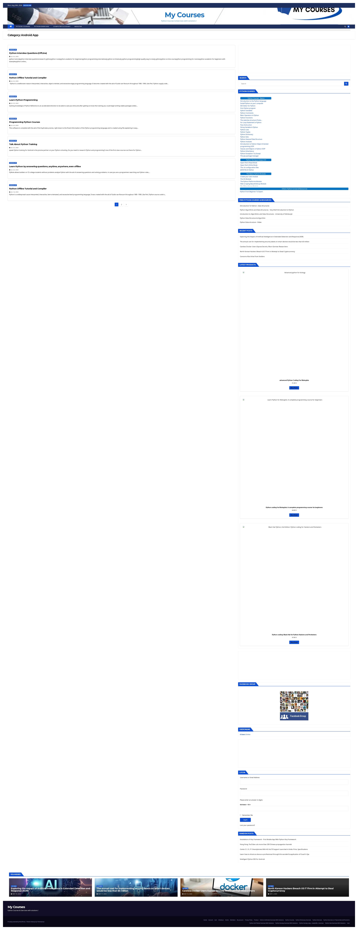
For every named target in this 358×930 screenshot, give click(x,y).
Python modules (246, 142)
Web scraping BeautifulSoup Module (253, 184)
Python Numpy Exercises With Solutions (286, 923)
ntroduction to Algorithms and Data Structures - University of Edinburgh (266, 214)
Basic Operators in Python (249, 115)
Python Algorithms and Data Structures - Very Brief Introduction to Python (267, 210)
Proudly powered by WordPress (17, 922)
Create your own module (249, 177)
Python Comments (246, 113)
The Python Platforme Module (251, 181)
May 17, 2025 (102, 894)
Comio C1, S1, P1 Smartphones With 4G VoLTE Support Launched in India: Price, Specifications (274, 849)
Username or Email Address (250, 777)
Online (245, 734)
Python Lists (244, 130)
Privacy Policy (248, 920)
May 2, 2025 (273, 894)
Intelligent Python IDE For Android (252, 859)
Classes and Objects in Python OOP (252, 149)
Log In (245, 820)
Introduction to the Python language (253, 101)
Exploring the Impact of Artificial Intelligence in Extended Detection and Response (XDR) (271, 237)
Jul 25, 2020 (14, 81)
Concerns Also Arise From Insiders (252, 256)
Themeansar (40, 922)
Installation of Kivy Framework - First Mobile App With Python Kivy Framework (268, 839)
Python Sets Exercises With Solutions (335, 923)
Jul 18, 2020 (14, 192)
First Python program (248, 108)
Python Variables (246, 111)
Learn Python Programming (23, 100)
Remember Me (247, 815)
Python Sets (244, 137)
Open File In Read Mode (248, 163)
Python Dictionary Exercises (303, 920)
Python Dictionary (246, 134)
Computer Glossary (61, 26)
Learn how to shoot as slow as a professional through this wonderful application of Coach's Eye (274, 854)
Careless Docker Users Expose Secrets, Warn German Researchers (264, 247)
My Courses (184, 15)
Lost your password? (247, 825)
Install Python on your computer (251, 103)
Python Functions (246, 118)
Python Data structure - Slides (251, 222)
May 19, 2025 (17, 894)
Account (210, 920)
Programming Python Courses (24, 122)
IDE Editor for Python (247, 106)
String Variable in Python (249, 127)
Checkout (221, 920)
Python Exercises (41, 26)
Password (243, 789)
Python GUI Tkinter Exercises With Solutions (261, 923)
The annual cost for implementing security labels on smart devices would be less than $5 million (274, 242)
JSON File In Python (247, 170)
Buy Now (294, 388)
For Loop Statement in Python (250, 122)
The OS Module (245, 179)
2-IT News (13, 886)
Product (256, 920)
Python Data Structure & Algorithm (252, 218)
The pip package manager (249, 156)
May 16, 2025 (188, 894)
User (348, 923)
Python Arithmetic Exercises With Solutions (272, 920)
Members (232, 920)
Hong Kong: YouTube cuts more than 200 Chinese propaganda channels (266, 844)
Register (78, 26)
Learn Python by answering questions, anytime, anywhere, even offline (45, 166)
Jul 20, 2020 (14, 170)
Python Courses (23, 26)
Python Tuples (245, 132)
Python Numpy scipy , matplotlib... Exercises (311, 923)
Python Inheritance (247, 151)
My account (240, 920)
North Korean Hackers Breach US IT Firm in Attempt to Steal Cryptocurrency (267, 251)
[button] (345, 26)
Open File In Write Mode (248, 165)
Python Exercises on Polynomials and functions (336, 920)
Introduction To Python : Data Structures (254, 206)
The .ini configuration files (249, 167)
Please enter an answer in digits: (251, 800)
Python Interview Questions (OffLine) (28, 53)
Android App (13, 49)
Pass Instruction (246, 125)
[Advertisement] (294, 59)
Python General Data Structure (251, 139)
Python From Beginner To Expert (251, 192)
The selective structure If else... (251, 120)
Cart (216, 920)
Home (205, 920)
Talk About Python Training (23, 144)
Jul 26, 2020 (14, 56)
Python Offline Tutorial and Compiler (27, 77)
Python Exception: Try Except (250, 154)
